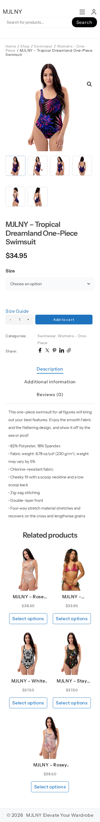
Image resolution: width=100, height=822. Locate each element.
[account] (94, 12)
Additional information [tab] (50, 381)
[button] (89, 84)
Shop (24, 46)
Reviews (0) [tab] (50, 394)
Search (84, 22)
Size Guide (17, 311)
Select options (28, 618)
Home (11, 46)
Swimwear (43, 46)
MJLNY (12, 11)
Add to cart (63, 319)
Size (10, 271)
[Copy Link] (68, 351)
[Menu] (82, 12)
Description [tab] (50, 369)
